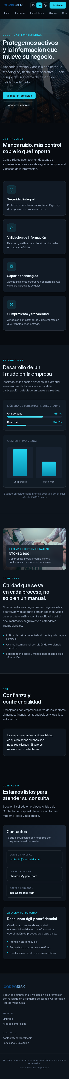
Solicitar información (19, 95)
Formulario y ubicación (16, 1042)
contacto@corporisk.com (17, 1037)
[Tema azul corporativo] (45, 5)
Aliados (53, 13)
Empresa (20, 13)
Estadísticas (37, 13)
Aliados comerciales (14, 1023)
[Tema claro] (33, 5)
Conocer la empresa (18, 105)
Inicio (7, 13)
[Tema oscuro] (39, 5)
